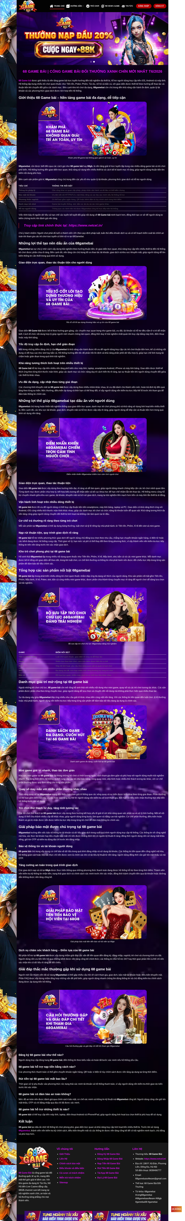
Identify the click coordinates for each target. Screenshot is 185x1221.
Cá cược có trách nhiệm (71, 1173)
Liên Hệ (63, 1159)
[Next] (161, 38)
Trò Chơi (94, 6)
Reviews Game (112, 6)
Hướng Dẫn (76, 6)
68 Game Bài (25, 1173)
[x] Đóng (176, 1209)
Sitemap (63, 1182)
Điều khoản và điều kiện (71, 1168)
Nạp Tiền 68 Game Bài (108, 1163)
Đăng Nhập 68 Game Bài (109, 1159)
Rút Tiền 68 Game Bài (108, 1168)
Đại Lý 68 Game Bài (107, 1178)
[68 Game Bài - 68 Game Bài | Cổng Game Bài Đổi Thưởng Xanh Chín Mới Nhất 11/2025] (32, 6)
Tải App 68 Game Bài (108, 1173)
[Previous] (23, 38)
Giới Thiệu (64, 1154)
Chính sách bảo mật (69, 1163)
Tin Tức (129, 6)
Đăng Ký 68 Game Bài (108, 1154)
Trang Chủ (59, 6)
